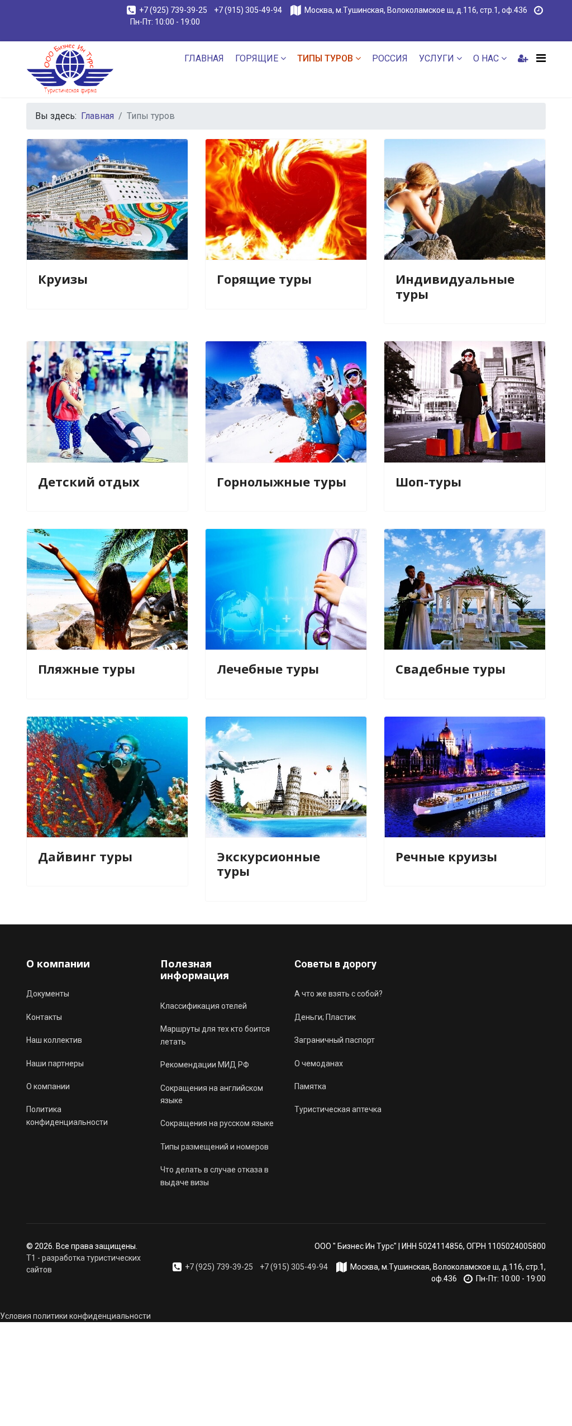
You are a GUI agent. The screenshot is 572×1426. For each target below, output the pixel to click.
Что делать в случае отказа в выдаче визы (214, 1175)
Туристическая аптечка (338, 1109)
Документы (47, 993)
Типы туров (325, 58)
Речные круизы (446, 856)
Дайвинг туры (85, 856)
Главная (204, 58)
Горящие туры (264, 278)
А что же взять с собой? (338, 993)
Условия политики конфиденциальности (75, 1315)
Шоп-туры (428, 481)
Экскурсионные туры (268, 863)
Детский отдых (89, 481)
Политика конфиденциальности (67, 1115)
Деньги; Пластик (325, 1017)
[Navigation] (541, 58)
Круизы (63, 278)
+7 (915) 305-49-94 (249, 10)
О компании (48, 1086)
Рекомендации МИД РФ (204, 1064)
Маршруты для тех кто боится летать (215, 1035)
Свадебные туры (450, 668)
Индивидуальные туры (454, 286)
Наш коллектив (54, 1040)
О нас (486, 58)
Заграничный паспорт (334, 1040)
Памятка (310, 1086)
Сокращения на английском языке (211, 1094)
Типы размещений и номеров (214, 1146)
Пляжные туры (86, 668)
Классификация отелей (203, 1005)
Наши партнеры (55, 1063)
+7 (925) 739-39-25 (173, 10)
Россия (390, 58)
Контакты (44, 1017)
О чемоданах (318, 1063)
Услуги (436, 58)
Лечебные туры (268, 668)
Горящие (256, 58)
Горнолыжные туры (281, 481)
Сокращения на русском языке (217, 1123)
